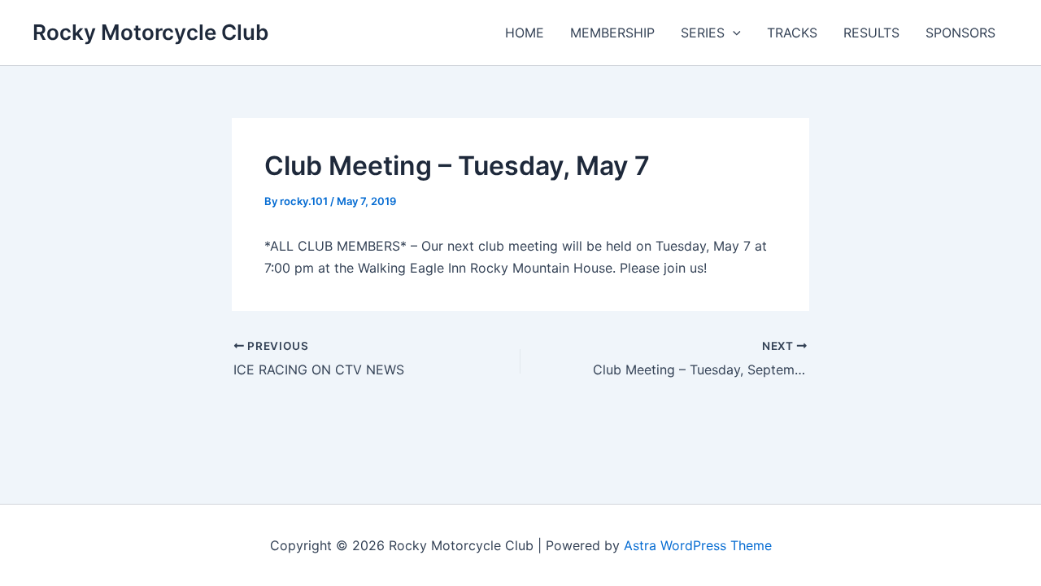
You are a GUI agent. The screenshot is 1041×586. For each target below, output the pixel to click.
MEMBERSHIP (612, 32)
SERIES (703, 32)
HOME (524, 32)
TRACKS (792, 32)
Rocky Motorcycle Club (150, 32)
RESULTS (871, 32)
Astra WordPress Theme (698, 545)
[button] (733, 32)
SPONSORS (960, 32)
